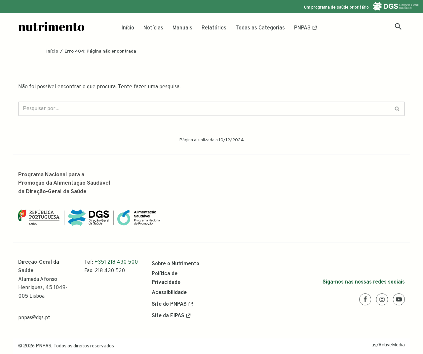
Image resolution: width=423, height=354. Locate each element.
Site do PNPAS (169, 304)
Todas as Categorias (260, 28)
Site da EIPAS (168, 316)
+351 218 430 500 (116, 262)
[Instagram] (382, 299)
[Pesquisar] (398, 26)
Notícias (153, 28)
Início (128, 28)
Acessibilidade (169, 292)
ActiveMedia (391, 345)
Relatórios (214, 28)
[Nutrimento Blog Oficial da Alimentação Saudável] (51, 26)
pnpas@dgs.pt (34, 318)
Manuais (182, 28)
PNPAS (302, 28)
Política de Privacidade (166, 278)
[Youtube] (399, 299)
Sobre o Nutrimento (175, 264)
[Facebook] (365, 299)
